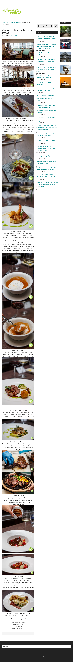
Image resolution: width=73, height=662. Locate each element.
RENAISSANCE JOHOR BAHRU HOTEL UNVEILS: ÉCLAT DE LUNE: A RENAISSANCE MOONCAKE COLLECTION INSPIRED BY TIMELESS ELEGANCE (46, 109)
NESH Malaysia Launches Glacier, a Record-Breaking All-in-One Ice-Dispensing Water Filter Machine (46, 148)
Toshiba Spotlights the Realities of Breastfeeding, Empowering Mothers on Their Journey (46, 38)
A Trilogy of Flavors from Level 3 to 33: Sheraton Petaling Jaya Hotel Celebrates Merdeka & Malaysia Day (46, 127)
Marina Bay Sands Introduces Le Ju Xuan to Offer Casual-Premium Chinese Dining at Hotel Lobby (47, 184)
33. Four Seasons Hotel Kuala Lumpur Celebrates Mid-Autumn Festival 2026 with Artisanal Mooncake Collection (47, 46)
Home (3, 22)
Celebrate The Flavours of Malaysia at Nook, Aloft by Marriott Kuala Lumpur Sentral (46, 69)
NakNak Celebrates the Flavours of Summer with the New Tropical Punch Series (45, 176)
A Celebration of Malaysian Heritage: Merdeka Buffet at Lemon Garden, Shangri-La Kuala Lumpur (45, 119)
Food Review (9, 22)
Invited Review (17, 22)
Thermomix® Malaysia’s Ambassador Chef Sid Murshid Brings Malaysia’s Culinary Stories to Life (45, 61)
